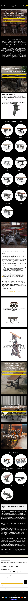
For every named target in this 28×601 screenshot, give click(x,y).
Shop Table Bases (14, 440)
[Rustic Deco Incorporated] (14, 6)
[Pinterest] (10, 571)
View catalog (2, 5)
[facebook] (17, 571)
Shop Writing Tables (14, 372)
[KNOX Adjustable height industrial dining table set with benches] (14, 23)
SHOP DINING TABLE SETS (14, 291)
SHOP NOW (14, 17)
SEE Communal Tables (14, 412)
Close (14, 586)
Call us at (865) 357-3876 (6, 569)
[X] (20, 571)
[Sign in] (23, 5)
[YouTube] (14, 571)
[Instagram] (7, 571)
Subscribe (25, 582)
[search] (4, 5)
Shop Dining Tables (14, 75)
